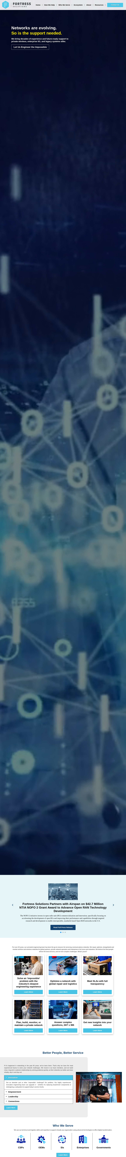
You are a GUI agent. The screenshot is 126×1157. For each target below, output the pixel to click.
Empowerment (14, 1092)
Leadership (13, 1097)
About (88, 5)
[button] (12, 905)
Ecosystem (78, 5)
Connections (13, 1101)
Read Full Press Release (63, 927)
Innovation (13, 1078)
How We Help (49, 5)
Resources (99, 5)
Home (38, 5)
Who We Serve (64, 5)
